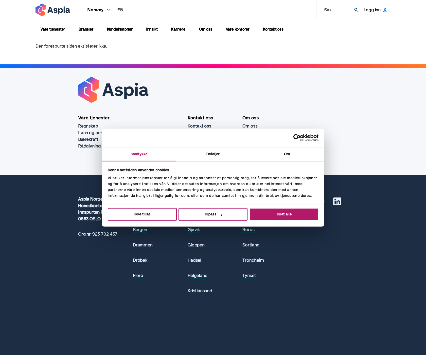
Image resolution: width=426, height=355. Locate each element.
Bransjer (86, 29)
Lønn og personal (95, 132)
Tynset (249, 275)
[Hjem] (53, 9)
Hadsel (194, 260)
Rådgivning (89, 146)
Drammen (143, 245)
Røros (248, 229)
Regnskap (88, 126)
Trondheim (253, 260)
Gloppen (196, 245)
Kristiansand (200, 291)
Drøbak (140, 260)
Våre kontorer (237, 29)
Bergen (140, 229)
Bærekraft (88, 139)
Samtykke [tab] (139, 154)
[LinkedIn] (337, 203)
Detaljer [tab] (213, 154)
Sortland (250, 245)
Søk (328, 10)
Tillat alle (284, 214)
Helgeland (197, 275)
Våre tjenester (52, 29)
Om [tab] (287, 154)
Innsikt (152, 29)
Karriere (178, 29)
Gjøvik (194, 229)
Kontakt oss (273, 29)
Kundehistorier (120, 29)
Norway (95, 10)
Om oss (205, 29)
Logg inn (372, 10)
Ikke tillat (142, 214)
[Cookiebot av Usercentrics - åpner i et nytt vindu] (297, 137)
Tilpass (210, 214)
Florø (138, 275)
